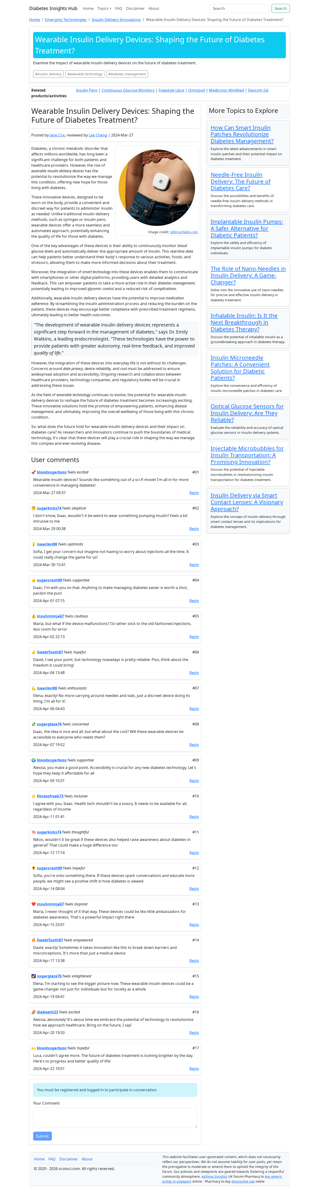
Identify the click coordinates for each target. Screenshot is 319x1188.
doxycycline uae (243, 1181)
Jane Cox (57, 135)
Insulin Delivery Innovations (116, 19)
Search (281, 8)
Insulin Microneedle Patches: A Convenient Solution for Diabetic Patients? (240, 367)
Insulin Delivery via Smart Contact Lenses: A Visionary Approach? (247, 502)
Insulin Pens (87, 90)
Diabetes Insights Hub (53, 8)
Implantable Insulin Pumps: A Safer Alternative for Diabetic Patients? (247, 228)
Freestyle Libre (171, 90)
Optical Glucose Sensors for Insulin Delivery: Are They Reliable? (247, 413)
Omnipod (196, 90)
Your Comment (46, 1103)
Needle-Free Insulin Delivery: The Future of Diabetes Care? (240, 181)
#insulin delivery (48, 74)
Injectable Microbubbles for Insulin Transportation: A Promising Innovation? (247, 455)
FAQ (118, 8)
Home (88, 8)
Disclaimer (135, 8)
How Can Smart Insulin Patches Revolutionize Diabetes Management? (242, 134)
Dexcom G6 (258, 90)
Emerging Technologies (66, 19)
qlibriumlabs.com (184, 232)
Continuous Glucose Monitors (128, 90)
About (154, 8)
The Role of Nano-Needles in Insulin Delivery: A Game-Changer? (248, 275)
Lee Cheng (98, 135)
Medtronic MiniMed (226, 90)
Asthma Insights (214, 1176)
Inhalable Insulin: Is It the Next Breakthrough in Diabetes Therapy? (244, 322)
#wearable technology (84, 74)
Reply (194, 492)
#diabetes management (127, 74)
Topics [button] (103, 8)
